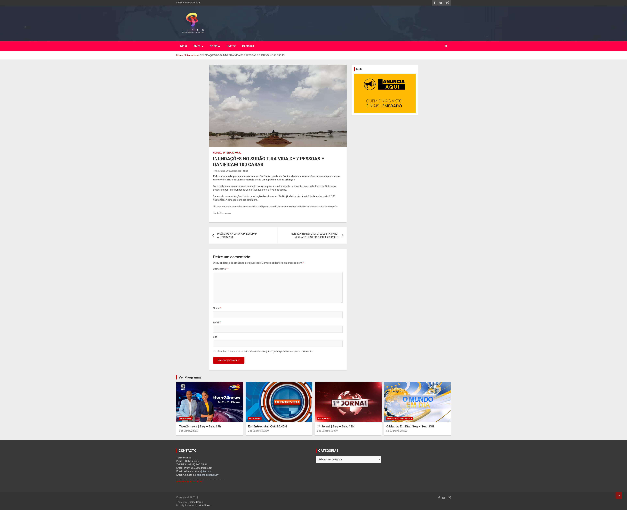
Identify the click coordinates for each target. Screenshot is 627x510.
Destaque (392, 418)
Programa (185, 418)
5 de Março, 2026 (187, 431)
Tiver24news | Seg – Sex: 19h (200, 426)
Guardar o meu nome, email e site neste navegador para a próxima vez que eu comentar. (265, 351)
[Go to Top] (619, 495)
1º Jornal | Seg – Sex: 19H (335, 426)
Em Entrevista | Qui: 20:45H (267, 426)
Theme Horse (195, 502)
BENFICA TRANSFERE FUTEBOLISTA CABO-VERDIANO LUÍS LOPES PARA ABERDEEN (314, 235)
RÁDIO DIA (248, 46)
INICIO (183, 46)
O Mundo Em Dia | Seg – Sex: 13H (410, 426)
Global (217, 152)
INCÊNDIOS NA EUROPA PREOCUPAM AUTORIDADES (237, 235)
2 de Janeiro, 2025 (257, 431)
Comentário (220, 268)
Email (217, 322)
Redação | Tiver (240, 171)
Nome (217, 308)
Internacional (232, 152)
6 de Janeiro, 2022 (326, 431)
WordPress (205, 505)
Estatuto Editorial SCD (189, 481)
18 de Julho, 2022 (222, 171)
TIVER (197, 46)
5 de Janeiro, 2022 (395, 431)
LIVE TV (231, 46)
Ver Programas (190, 377)
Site (215, 336)
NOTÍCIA (215, 46)
